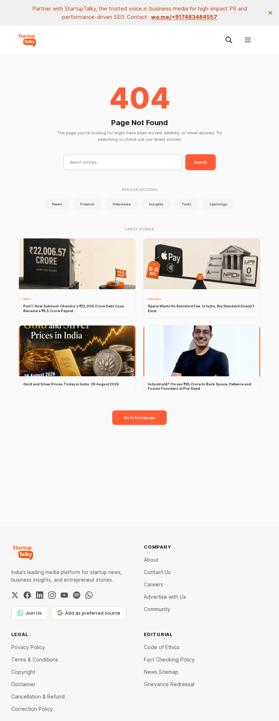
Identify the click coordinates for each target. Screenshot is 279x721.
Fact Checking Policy (169, 659)
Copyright (23, 672)
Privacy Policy (28, 647)
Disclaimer (23, 684)
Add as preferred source (92, 613)
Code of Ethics (161, 647)
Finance (87, 204)
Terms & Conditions (34, 659)
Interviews (122, 204)
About (151, 560)
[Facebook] (27, 595)
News (57, 204)
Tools (186, 204)
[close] (270, 13)
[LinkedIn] (39, 595)
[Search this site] (229, 40)
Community (157, 609)
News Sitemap (161, 672)
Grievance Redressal (169, 684)
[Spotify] (76, 595)
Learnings (218, 204)
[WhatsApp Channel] (89, 595)
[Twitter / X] (15, 595)
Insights (156, 204)
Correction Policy (32, 709)
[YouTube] (64, 595)
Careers (153, 584)
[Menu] (248, 40)
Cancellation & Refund (38, 696)
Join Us (33, 613)
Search (200, 162)
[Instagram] (52, 595)
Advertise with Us (165, 597)
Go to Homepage (139, 417)
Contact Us (157, 572)
